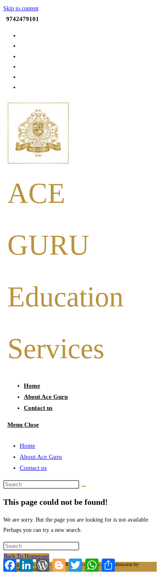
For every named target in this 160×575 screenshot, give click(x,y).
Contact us (33, 468)
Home (27, 445)
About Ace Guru (41, 456)
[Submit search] (84, 486)
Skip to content (21, 8)
